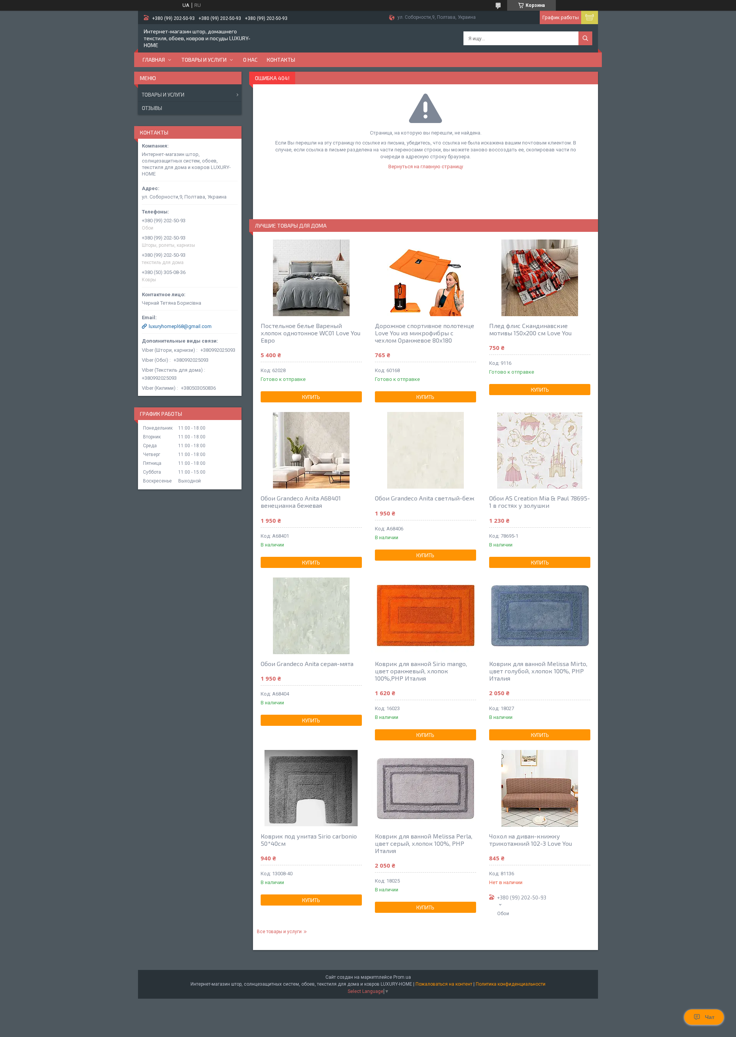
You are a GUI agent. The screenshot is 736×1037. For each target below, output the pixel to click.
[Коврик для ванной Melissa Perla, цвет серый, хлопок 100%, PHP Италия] (425, 788)
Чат (710, 1017)
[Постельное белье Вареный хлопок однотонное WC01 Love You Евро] (311, 278)
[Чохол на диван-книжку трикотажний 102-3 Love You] (539, 788)
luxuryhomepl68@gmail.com (180, 326)
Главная (154, 59)
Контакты (281, 59)
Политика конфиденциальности (510, 984)
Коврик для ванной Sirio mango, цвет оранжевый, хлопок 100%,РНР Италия (421, 671)
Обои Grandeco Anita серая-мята (307, 663)
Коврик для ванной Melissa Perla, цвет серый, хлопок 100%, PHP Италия (423, 843)
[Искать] (585, 38)
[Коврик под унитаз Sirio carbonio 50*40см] (311, 788)
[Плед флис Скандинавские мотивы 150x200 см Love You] (539, 278)
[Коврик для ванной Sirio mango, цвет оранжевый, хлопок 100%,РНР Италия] (425, 616)
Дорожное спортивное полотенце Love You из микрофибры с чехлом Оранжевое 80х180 (424, 333)
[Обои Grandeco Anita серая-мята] (311, 616)
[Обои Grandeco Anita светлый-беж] (425, 450)
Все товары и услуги (279, 931)
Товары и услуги (204, 59)
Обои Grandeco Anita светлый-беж (424, 498)
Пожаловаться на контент (444, 984)
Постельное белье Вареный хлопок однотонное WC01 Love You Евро (310, 333)
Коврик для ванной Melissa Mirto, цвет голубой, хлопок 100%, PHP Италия (538, 671)
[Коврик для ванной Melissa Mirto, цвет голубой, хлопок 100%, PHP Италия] (539, 616)
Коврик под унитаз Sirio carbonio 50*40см (309, 839)
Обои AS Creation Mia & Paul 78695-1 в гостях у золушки (539, 501)
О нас (250, 59)
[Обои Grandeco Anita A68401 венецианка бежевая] (311, 450)
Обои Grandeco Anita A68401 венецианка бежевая (301, 501)
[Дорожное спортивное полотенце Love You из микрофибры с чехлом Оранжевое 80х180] (425, 278)
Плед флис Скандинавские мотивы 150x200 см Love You (530, 329)
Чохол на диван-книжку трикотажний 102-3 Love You (530, 839)
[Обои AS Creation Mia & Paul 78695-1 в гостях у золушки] (539, 450)
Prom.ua (402, 977)
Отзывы (152, 108)
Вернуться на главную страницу (425, 166)
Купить (311, 397)
